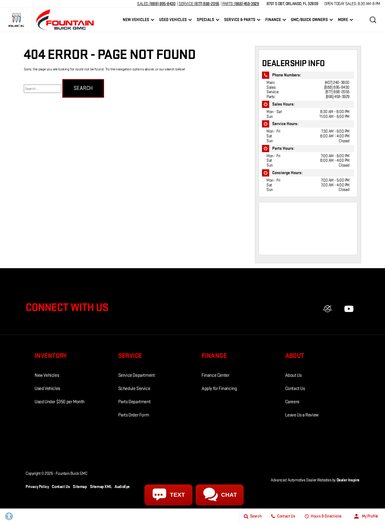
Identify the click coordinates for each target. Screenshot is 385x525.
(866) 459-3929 (338, 96)
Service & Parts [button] (239, 20)
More (342, 20)
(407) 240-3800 (337, 82)
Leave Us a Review (302, 415)
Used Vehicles (47, 388)
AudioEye (122, 486)
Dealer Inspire (348, 480)
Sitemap (80, 486)
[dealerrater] (327, 308)
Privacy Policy (37, 486)
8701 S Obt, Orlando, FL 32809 (292, 3)
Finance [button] (273, 20)
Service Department (136, 375)
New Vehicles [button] (135, 20)
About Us (293, 375)
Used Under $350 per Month (60, 402)
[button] (373, 20)
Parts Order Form (133, 415)
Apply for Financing (219, 388)
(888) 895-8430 (337, 87)
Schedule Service (134, 388)
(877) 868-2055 (337, 91)
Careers (292, 402)
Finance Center (215, 375)
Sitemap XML (101, 486)
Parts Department (134, 402)
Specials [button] (205, 20)
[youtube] (349, 308)
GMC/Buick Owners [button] (309, 20)
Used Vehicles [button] (173, 20)
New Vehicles (47, 375)
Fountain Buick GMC (71, 473)
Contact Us (295, 388)
